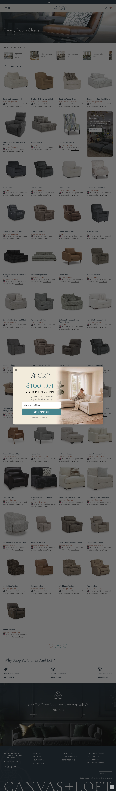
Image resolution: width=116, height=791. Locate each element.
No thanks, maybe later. (41, 418)
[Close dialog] (16, 370)
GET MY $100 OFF (41, 412)
